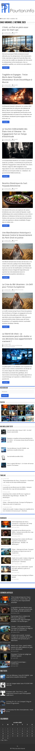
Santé (9, 345)
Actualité (15, 32)
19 (17, 733)
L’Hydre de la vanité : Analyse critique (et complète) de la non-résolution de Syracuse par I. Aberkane (23, 559)
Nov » (5, 740)
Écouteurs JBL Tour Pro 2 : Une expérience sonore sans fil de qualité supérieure (18, 693)
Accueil (3, 18)
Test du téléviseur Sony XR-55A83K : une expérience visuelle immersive (19, 676)
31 (7, 738)
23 (3, 736)
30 (3, 738)
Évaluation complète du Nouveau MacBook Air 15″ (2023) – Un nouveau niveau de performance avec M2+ (20, 440)
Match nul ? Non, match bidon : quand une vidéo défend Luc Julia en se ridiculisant (22, 568)
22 (32, 733)
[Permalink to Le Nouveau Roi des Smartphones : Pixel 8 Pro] (2, 711)
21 (27, 733)
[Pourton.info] (17, 7)
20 (22, 733)
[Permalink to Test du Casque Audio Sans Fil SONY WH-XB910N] (2, 685)
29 (32, 736)
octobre (12, 18)
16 (3, 733)
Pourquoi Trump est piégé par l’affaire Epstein (21, 655)
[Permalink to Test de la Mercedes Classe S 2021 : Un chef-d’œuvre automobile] (3, 431)
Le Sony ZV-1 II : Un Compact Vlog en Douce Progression (18, 702)
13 (22, 731)
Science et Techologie (17, 345)
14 (27, 731)
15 (32, 731)
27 (22, 736)
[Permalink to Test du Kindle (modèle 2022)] (3, 458)
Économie (20, 289)
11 (12, 731)
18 (12, 733)
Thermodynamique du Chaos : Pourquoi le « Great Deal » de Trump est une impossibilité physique (22, 523)
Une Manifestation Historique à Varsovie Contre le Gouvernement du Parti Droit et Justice (17, 235)
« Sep (2, 740)
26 (17, 736)
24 (7, 736)
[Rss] (17, 746)
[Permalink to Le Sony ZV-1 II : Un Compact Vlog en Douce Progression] (2, 703)
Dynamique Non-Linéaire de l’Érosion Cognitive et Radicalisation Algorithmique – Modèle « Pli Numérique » (21, 618)
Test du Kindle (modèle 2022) (15, 456)
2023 (8, 18)
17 (7, 733)
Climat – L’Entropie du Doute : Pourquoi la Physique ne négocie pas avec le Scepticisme (22, 551)
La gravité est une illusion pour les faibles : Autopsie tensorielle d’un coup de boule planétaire (22, 532)
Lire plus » (5, 67)
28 (27, 736)
